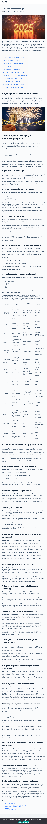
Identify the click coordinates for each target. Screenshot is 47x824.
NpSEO (4, 2)
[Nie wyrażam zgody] (45, 821)
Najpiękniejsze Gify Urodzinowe (12, 809)
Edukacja (16, 816)
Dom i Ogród (4, 816)
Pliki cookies (13, 817)
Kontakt (19, 817)
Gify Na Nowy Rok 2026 (10, 803)
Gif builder (7, 808)
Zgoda (20, 822)
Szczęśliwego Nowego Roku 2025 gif (13, 806)
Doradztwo (10, 816)
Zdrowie (8, 817)
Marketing (22, 816)
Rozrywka (22, 11)
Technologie (38, 816)
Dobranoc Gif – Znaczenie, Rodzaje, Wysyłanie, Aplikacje (17, 805)
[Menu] (44, 2)
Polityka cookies (26, 822)
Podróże (27, 816)
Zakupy (3, 817)
